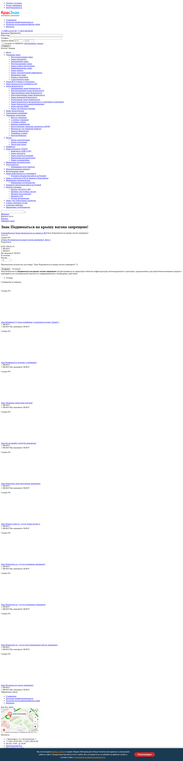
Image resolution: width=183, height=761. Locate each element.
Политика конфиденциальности (19, 698)
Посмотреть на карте (15, 748)
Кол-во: (4, 258)
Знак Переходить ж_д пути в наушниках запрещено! (23, 604)
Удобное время (7, 41)
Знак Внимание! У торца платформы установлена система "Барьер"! (30, 322)
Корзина (4, 219)
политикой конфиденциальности (90, 757)
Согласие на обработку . (24, 43)
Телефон (4, 38)
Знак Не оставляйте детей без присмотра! (18, 443)
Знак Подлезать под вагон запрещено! (17, 685)
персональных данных (33, 43)
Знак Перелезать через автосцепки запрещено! (20, 483)
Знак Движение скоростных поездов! (17, 403)
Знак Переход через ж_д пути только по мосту (20, 524)
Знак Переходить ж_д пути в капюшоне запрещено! (23, 564)
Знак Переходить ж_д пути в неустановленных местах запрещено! (29, 645)
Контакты (5, 33)
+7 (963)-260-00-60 (25, 31)
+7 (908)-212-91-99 (9, 31)
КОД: (3, 246)
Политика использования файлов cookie (23, 701)
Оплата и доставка (14, 3)
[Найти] (25, 212)
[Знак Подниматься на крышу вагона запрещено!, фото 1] (26, 240)
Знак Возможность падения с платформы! (19, 362)
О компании (11, 696)
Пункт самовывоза (14, 5)
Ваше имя (5, 35)
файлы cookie (58, 752)
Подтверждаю (145, 754)
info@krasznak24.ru (14, 7)
